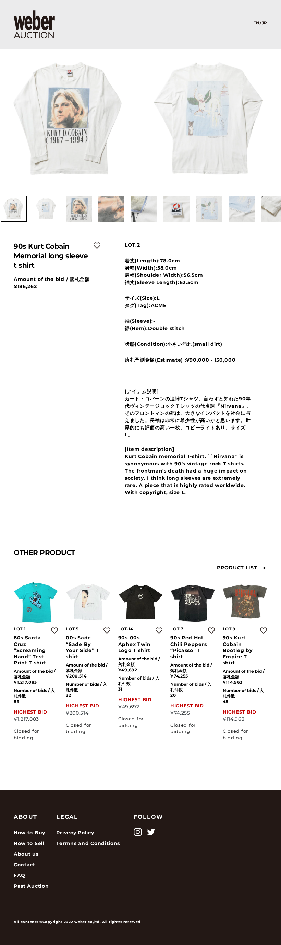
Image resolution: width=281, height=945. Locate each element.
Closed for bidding (26, 734)
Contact (24, 865)
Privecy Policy (75, 833)
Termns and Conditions (88, 843)
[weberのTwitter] (151, 832)
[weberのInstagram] (138, 832)
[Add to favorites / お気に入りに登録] (97, 245)
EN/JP (260, 22)
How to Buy (29, 833)
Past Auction (31, 886)
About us (26, 854)
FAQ (19, 875)
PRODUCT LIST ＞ (242, 568)
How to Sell (29, 843)
